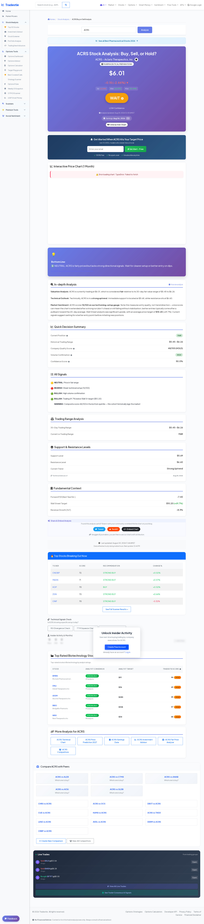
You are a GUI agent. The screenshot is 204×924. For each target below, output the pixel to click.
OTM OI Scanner (14, 93)
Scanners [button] (9, 104)
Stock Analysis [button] (12, 22)
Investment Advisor (15, 32)
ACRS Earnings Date (118, 740)
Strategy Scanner (14, 79)
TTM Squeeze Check (86, 628)
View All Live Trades (117, 886)
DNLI (55, 686)
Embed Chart (132, 529)
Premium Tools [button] (12, 110)
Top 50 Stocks (13, 27)
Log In (127, 652)
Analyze (145, 30)
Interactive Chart (118, 125)
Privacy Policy (185, 911)
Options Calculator (15, 66)
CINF (55, 601)
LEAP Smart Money (15, 98)
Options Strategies (133, 911)
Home (8, 11)
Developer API (170, 911)
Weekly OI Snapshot (15, 89)
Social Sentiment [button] (13, 116)
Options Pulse (13, 84)
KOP (55, 587)
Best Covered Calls (15, 75)
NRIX (55, 715)
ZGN (55, 594)
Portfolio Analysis (14, 41)
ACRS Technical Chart (63, 740)
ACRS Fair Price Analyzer (172, 740)
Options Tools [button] (12, 51)
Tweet (101, 529)
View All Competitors (81, 841)
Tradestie (12, 5)
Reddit (115, 529)
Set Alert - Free (136, 149)
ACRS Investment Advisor (145, 740)
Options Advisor (14, 61)
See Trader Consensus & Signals (117, 893)
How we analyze (177, 284)
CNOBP (56, 573)
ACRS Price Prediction (90, 740)
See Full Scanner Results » (117, 609)
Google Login (196, 5)
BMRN (55, 676)
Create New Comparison (52, 841)
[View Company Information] (136, 59)
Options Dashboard (15, 56)
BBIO (55, 705)
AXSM (55, 696)
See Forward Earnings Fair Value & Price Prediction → (74, 271)
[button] (103, 4)
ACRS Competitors (63, 750)
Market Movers (11, 16)
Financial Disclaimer (192, 915)
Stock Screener (13, 36)
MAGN (55, 580)
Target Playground (15, 70)
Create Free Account (117, 647)
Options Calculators (153, 911)
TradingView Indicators (16, 46)
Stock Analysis (63, 19)
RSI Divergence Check (60, 628)
